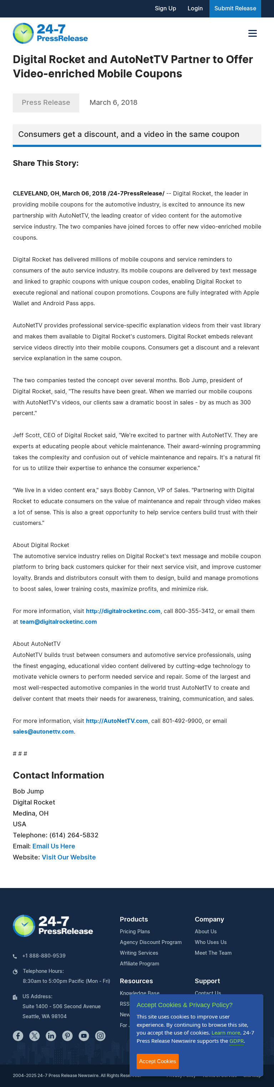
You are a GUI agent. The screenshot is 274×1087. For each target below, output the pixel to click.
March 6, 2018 (114, 102)
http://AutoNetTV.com (117, 721)
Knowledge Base (139, 993)
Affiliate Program (139, 963)
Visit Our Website (69, 857)
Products (134, 920)
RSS (125, 1004)
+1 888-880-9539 (44, 956)
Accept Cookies (157, 1061)
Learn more (226, 1032)
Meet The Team (213, 953)
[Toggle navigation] (252, 33)
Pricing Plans (135, 931)
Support (207, 981)
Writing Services (139, 953)
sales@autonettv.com (43, 732)
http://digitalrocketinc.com (123, 611)
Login (195, 8)
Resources (136, 981)
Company (209, 920)
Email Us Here (53, 846)
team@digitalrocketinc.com (58, 622)
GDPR (236, 1040)
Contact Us (208, 993)
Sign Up (165, 8)
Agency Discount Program (151, 942)
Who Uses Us (211, 942)
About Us (206, 931)
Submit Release (235, 8)
